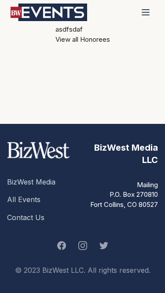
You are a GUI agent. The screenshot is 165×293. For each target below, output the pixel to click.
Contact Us (25, 217)
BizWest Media (31, 181)
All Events (23, 199)
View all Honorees (82, 39)
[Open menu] (145, 12)
